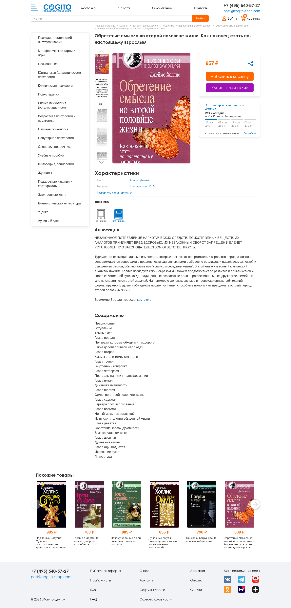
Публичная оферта (105, 571)
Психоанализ (47, 64)
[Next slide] (102, 162)
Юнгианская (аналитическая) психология (59, 75)
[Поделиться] (251, 64)
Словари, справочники (54, 146)
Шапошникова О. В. (142, 186)
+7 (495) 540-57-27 (241, 5)
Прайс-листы (100, 580)
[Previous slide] (102, 51)
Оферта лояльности (156, 599)
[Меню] (34, 8)
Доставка (88, 8)
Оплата (124, 8)
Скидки (196, 590)
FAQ (93, 599)
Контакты (201, 8)
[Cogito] (57, 8)
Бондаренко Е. (139, 192)
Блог (93, 590)
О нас (144, 571)
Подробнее (249, 133)
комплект (143, 299)
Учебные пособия (51, 155)
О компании (162, 8)
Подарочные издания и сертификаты (55, 184)
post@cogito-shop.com (242, 11)
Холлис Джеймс (140, 180)
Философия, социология (56, 164)
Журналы (45, 173)
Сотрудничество (152, 590)
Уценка (43, 212)
